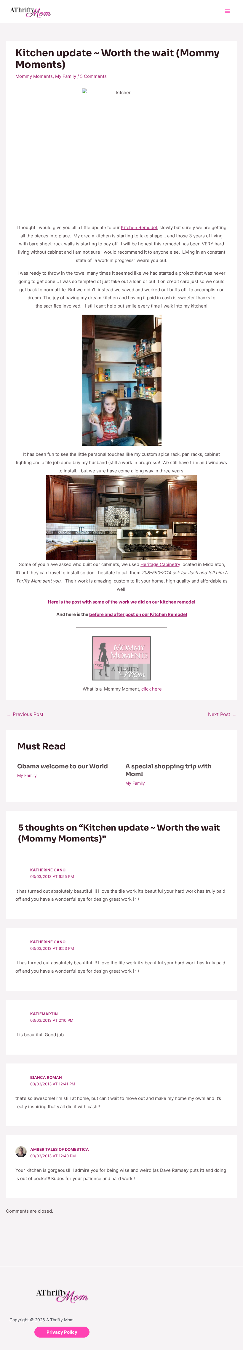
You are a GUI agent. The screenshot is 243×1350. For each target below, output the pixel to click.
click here (151, 689)
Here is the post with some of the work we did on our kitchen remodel (121, 602)
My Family (65, 76)
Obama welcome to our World (62, 766)
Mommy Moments (34, 76)
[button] (61, 1332)
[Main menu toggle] (227, 11)
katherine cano (47, 870)
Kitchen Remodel (139, 227)
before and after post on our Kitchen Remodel (138, 614)
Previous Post (25, 714)
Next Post (222, 714)
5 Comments (93, 76)
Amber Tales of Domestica (59, 1149)
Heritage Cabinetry (160, 564)
